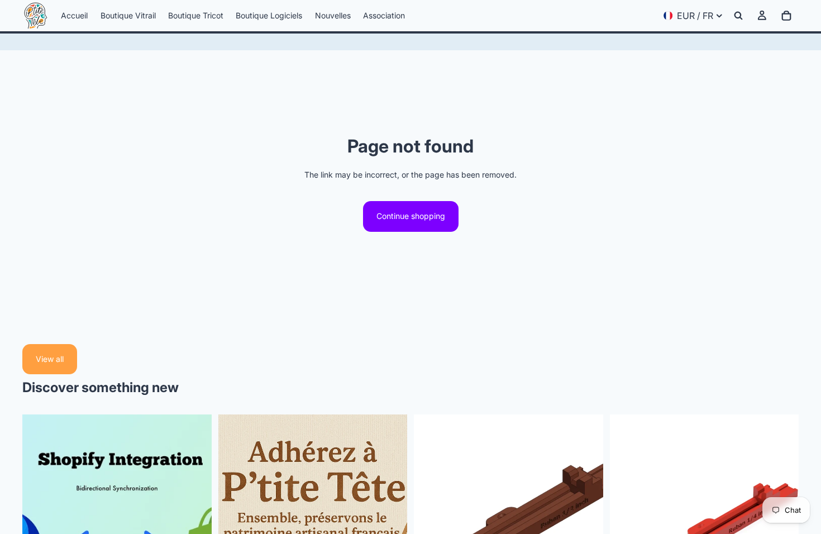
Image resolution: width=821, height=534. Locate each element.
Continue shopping (410, 216)
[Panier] (786, 15)
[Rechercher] (738, 15)
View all (50, 359)
